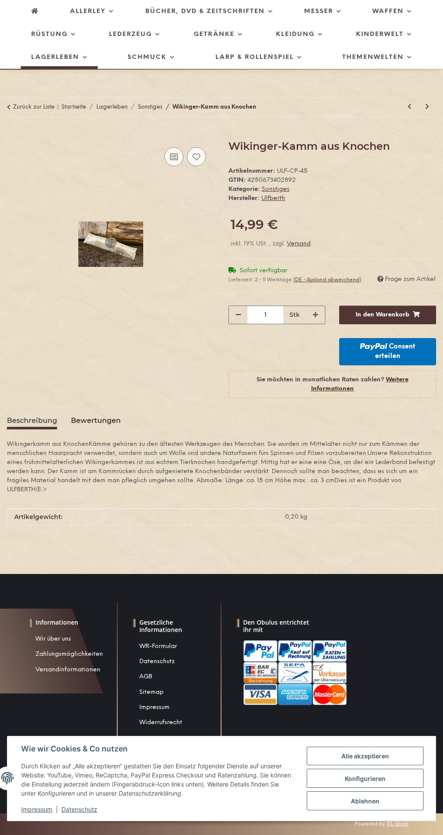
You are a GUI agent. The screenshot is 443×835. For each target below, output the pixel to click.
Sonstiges (275, 189)
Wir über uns (53, 639)
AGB (145, 677)
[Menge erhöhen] (315, 315)
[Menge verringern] (238, 315)
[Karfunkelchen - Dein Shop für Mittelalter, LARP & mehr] (35, 11)
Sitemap (151, 692)
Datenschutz (157, 661)
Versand (299, 244)
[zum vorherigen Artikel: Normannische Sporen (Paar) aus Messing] (409, 107)
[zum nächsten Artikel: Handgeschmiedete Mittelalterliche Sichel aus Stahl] (427, 107)
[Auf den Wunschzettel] (196, 156)
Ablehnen (365, 801)
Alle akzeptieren (365, 756)
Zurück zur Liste (34, 107)
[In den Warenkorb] (14, 135)
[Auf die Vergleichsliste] (173, 156)
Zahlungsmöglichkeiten (69, 654)
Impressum (154, 707)
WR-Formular (158, 646)
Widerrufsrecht (160, 722)
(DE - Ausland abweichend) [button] (327, 280)
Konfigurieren (365, 778)
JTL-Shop (397, 824)
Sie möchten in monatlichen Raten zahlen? (332, 384)
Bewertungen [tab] (96, 420)
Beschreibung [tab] (32, 420)
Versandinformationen (67, 670)
